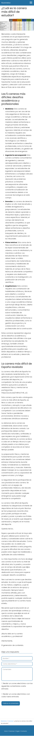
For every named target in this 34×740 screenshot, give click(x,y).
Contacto (24, 731)
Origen (17, 731)
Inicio (6, 731)
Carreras (11, 731)
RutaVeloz (5, 2)
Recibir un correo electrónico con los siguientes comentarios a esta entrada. (17, 686)
